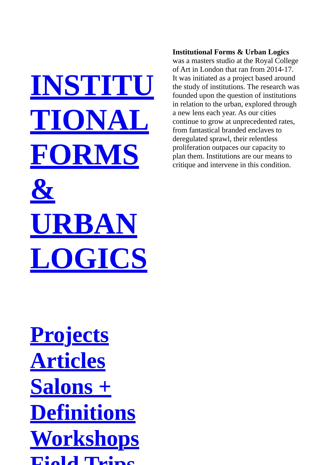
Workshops (84, 438)
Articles (68, 360)
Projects (69, 334)
